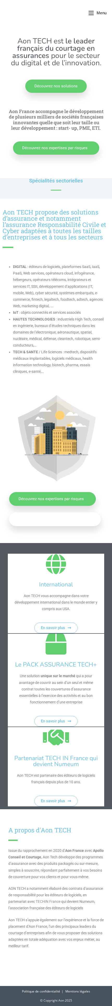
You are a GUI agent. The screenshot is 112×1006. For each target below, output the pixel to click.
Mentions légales (77, 991)
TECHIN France (48, 901)
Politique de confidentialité (41, 991)
